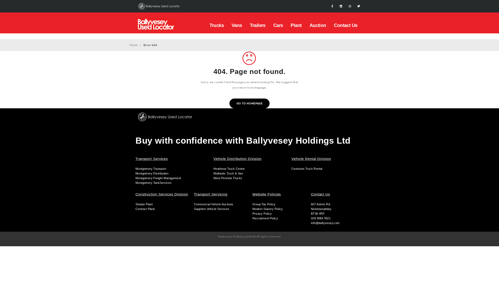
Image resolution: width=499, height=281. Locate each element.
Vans (237, 25)
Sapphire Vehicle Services (211, 209)
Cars (278, 25)
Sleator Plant (144, 204)
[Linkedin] (341, 6)
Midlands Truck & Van (228, 173)
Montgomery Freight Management (158, 178)
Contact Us (345, 25)
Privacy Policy (262, 213)
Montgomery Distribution (151, 173)
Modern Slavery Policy (268, 209)
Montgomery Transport (150, 168)
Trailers (257, 25)
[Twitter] (358, 6)
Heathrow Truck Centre (229, 168)
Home (134, 45)
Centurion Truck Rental (306, 168)
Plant (296, 25)
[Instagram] (349, 6)
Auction (318, 25)
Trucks (217, 25)
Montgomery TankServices (153, 182)
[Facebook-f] (332, 6)
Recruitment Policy (265, 218)
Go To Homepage (249, 103)
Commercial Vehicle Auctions (213, 204)
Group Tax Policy (263, 204)
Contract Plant (145, 209)
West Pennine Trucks (227, 178)
